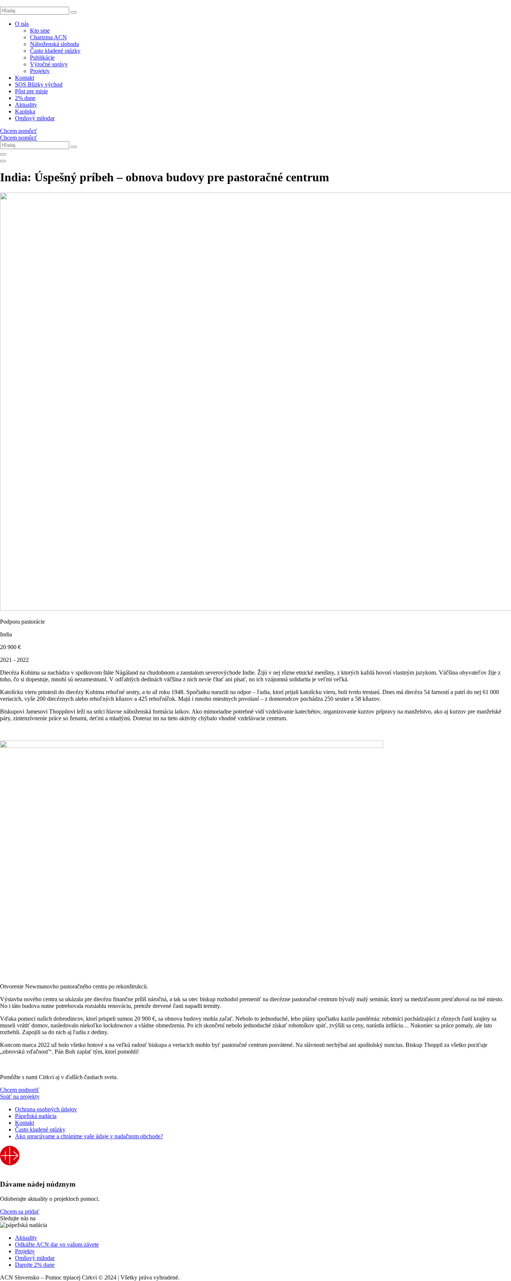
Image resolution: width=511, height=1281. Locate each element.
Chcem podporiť (19, 1090)
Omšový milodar (35, 118)
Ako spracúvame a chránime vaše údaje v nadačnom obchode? (89, 1136)
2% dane (25, 98)
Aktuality (26, 105)
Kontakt (24, 78)
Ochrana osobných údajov (46, 1109)
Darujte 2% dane (35, 1265)
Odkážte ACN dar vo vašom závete (57, 1244)
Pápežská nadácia (35, 1116)
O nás (22, 24)
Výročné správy (49, 64)
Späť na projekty (20, 1096)
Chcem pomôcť (18, 131)
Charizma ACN (48, 37)
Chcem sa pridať (19, 1211)
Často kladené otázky (55, 51)
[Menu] (3, 161)
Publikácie (42, 57)
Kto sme (40, 30)
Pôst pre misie (31, 91)
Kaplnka (25, 111)
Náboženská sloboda (54, 44)
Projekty (40, 71)
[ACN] (9, 1170)
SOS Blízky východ (38, 84)
